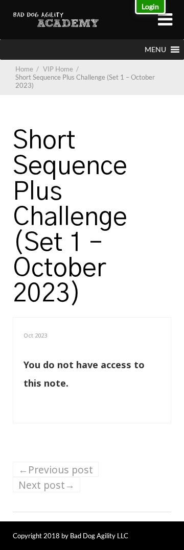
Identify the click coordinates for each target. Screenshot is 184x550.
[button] (155, 49)
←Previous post (55, 469)
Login (150, 6)
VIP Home (61, 69)
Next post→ (46, 485)
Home (24, 69)
